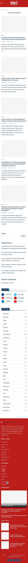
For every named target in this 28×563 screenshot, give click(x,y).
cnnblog (4, 82)
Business (15, 317)
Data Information (5, 449)
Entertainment (15, 334)
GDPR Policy (4, 454)
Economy (15, 327)
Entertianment (4, 484)
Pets (15, 379)
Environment (15, 338)
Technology (15, 396)
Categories (4, 463)
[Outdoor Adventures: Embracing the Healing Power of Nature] (14, 65)
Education (15, 331)
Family (15, 341)
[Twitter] (11, 560)
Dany (4, 41)
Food (15, 355)
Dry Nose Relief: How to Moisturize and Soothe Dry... (17, 535)
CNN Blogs (8, 555)
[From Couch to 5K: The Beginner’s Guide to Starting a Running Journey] (14, 105)
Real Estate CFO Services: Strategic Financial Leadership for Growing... (18, 526)
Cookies (3, 447)
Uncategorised (15, 403)
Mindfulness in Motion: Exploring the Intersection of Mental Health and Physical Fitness (13, 163)
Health (15, 362)
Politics (2, 471)
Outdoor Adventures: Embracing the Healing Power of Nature (13, 79)
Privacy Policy (4, 442)
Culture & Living (4, 481)
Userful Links (5, 439)
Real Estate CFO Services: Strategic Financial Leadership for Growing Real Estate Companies (13, 511)
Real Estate (15, 386)
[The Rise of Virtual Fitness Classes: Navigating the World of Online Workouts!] (14, 193)
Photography (15, 383)
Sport (15, 393)
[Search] (26, 3)
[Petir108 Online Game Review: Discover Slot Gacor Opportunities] (14, 498)
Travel (15, 400)
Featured (15, 345)
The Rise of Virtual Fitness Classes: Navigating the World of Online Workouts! (13, 208)
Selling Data (4, 459)
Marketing (15, 372)
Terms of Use (4, 444)
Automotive (15, 313)
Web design (15, 407)
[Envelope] (20, 560)
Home (2, 9)
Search (3, 233)
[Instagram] (14, 560)
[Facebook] (8, 560)
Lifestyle (15, 369)
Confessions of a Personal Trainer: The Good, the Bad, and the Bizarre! (13, 38)
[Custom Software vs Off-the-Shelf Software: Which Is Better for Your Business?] (5, 545)
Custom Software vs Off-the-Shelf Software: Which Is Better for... (18, 545)
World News (15, 410)
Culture (15, 324)
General (15, 358)
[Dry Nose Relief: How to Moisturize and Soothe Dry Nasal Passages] (5, 536)
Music (15, 376)
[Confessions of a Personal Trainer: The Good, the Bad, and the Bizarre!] (14, 24)
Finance (15, 348)
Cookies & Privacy (5, 457)
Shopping (15, 390)
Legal (15, 365)
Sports (2, 478)
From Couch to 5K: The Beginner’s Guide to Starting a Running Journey (13, 120)
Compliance (4, 452)
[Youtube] (17, 560)
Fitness (15, 351)
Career (15, 320)
